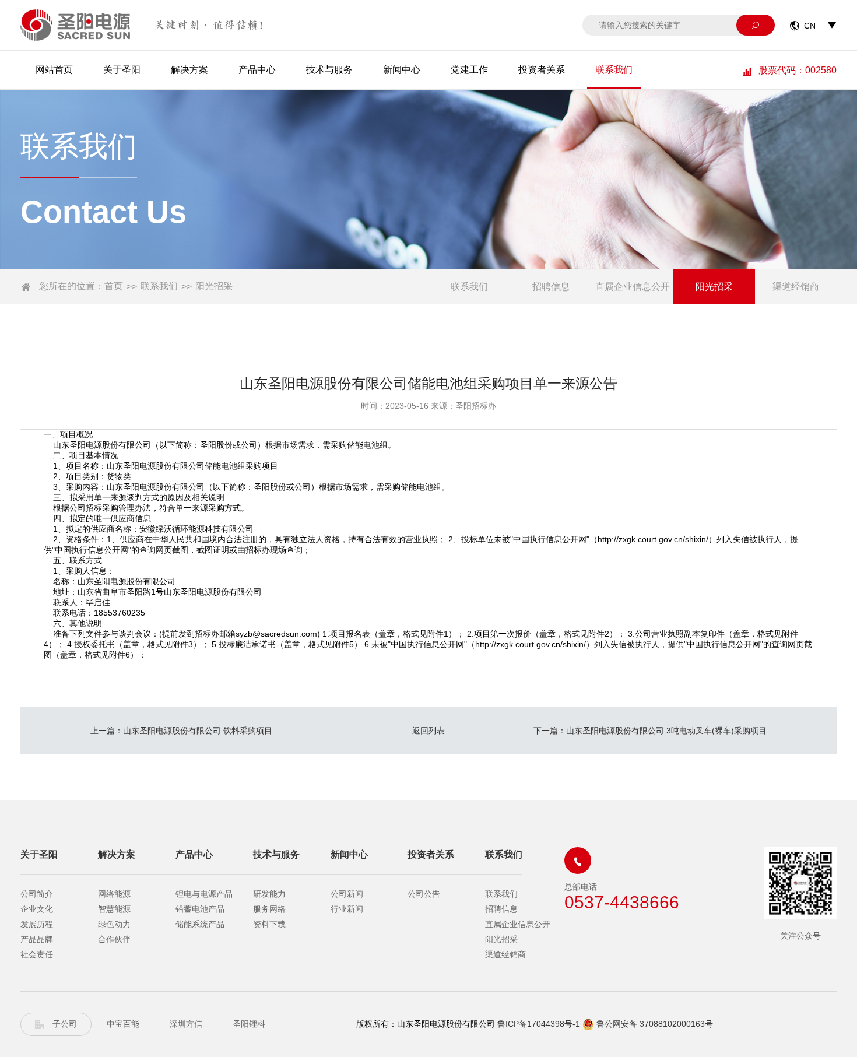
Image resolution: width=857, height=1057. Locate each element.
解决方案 (189, 70)
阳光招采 (214, 286)
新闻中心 (401, 70)
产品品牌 (36, 939)
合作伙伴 (114, 939)
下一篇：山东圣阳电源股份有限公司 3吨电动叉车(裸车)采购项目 (650, 730)
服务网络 (269, 909)
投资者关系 (541, 70)
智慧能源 (114, 909)
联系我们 (614, 70)
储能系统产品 (199, 924)
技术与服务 (329, 70)
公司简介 (36, 893)
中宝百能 (123, 1023)
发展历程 (36, 924)
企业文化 (36, 909)
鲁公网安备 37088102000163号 (654, 1023)
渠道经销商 (795, 287)
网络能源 (114, 893)
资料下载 (269, 924)
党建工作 (469, 70)
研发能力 (269, 893)
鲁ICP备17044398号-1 (538, 1023)
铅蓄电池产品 (199, 909)
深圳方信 (186, 1023)
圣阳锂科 (249, 1023)
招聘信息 (551, 287)
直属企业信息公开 (632, 287)
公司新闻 (347, 893)
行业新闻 (347, 909)
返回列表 (428, 730)
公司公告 (424, 893)
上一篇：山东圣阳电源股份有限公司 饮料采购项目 (181, 730)
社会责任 (36, 954)
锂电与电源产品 (204, 893)
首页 (113, 286)
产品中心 (257, 70)
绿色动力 (114, 924)
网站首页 (54, 70)
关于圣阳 (122, 70)
